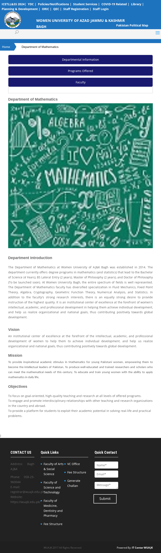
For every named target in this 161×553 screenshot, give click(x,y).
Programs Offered (80, 71)
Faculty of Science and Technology (52, 487)
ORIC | (47, 9)
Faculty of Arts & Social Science (54, 469)
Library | (137, 4)
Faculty (81, 82)
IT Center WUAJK (142, 547)
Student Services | (86, 4)
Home (6, 46)
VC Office (73, 464)
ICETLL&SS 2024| (14, 4)
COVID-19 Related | (115, 4)
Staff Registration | (77, 9)
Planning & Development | (21, 9)
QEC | (57, 9)
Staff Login (101, 9)
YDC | (32, 4)
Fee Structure (53, 524)
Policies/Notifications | (54, 4)
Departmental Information (80, 60)
